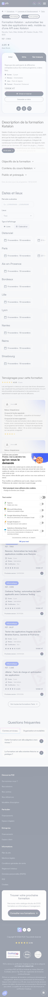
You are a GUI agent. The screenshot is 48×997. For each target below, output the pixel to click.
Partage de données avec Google (14, 490)
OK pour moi (24, 541)
